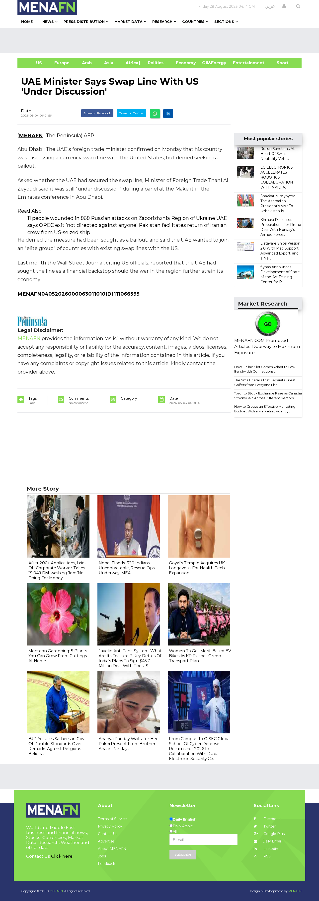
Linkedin (270, 848)
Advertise (106, 841)
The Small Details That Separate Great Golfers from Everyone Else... (265, 382)
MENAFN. (57, 891)
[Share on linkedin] (168, 113)
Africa (131, 63)
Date (26, 110)
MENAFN (31, 135)
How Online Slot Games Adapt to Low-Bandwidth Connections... (265, 369)
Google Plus (273, 834)
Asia (108, 63)
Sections (224, 21)
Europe (62, 63)
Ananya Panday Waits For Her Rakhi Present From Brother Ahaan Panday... (128, 743)
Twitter (269, 826)
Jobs (102, 856)
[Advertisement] (161, 40)
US (32, 63)
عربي (270, 6)
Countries (193, 21)
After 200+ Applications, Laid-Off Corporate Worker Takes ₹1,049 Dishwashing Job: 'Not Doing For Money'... (57, 570)
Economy (186, 63)
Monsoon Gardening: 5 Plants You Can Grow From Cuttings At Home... (57, 655)
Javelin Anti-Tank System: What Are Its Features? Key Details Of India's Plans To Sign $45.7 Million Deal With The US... (130, 658)
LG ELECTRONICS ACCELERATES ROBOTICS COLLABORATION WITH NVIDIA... (276, 177)
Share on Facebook (97, 113)
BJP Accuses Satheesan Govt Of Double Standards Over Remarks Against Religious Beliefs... (57, 746)
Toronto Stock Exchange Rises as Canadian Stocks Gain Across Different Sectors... (269, 395)
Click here (62, 856)
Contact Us (107, 834)
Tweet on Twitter (131, 113)
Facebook (271, 819)
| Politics (154, 63)
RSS (266, 856)
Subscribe (182, 854)
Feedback (106, 863)
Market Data (128, 21)
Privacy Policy (110, 826)
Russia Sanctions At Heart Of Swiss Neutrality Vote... (277, 153)
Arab (87, 63)
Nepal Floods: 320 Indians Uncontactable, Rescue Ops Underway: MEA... (127, 568)
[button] (284, 6)
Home (27, 21)
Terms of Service (112, 819)
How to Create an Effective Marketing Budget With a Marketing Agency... (264, 408)
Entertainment (241, 63)
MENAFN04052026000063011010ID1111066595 (78, 294)
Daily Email (272, 841)
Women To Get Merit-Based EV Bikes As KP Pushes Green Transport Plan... (200, 655)
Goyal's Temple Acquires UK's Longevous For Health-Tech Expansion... (198, 568)
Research (162, 21)
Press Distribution (84, 21)
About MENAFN (112, 848)
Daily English (185, 819)
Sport (279, 63)
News (48, 21)
